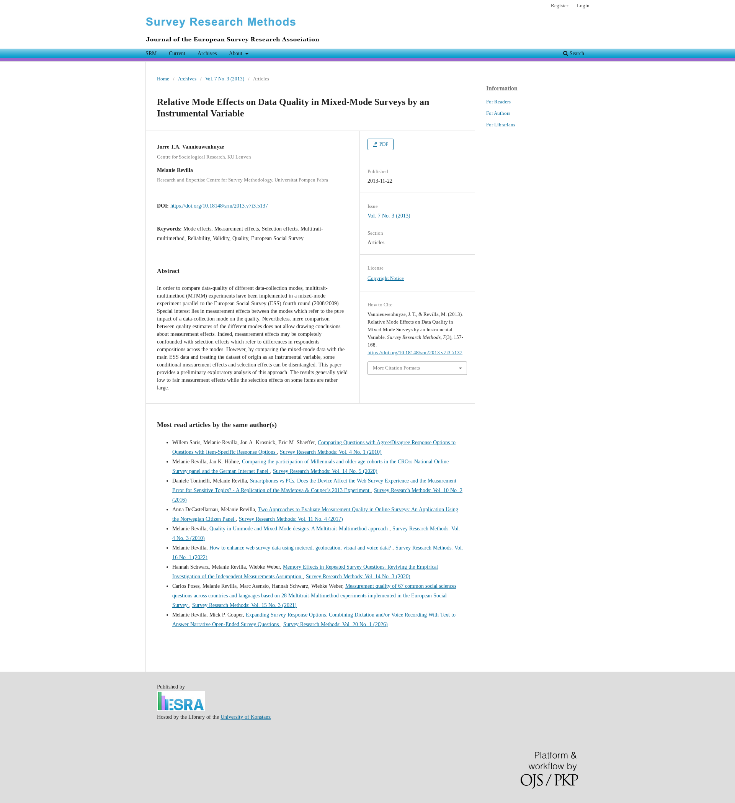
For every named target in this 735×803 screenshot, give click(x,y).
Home (163, 79)
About (236, 53)
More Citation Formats (396, 368)
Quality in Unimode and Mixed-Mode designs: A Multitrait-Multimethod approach (299, 529)
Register (559, 5)
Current (177, 53)
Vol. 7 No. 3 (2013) (224, 79)
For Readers (498, 102)
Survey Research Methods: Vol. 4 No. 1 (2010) (331, 452)
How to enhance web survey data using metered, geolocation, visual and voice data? (300, 548)
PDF (383, 144)
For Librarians (500, 125)
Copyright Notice (386, 278)
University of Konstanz (245, 717)
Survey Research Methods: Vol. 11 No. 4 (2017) (291, 519)
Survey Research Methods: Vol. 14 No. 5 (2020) (325, 471)
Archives (207, 53)
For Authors (498, 113)
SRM (151, 53)
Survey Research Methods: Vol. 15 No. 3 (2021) (244, 605)
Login (583, 5)
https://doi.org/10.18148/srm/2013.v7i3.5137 (219, 206)
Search (576, 53)
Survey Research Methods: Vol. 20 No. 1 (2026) (335, 624)
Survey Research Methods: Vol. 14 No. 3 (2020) (358, 576)
